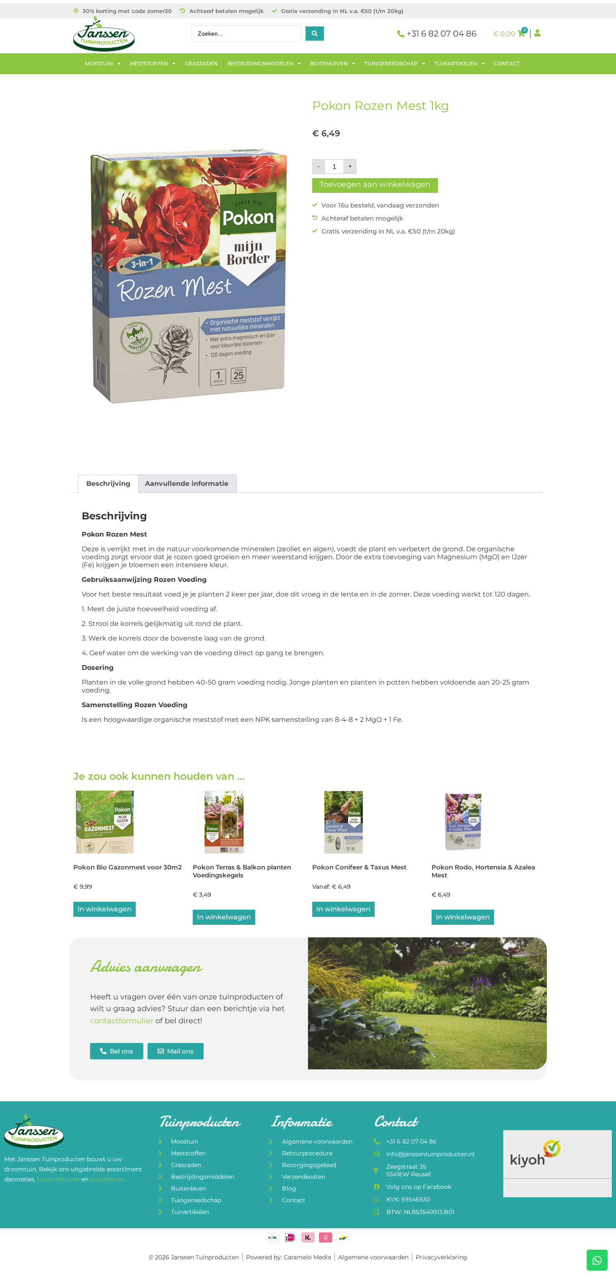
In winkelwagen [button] (105, 909)
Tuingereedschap (391, 63)
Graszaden (201, 63)
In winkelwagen (343, 909)
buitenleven (107, 1179)
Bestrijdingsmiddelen (260, 63)
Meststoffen (149, 63)
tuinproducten (59, 1179)
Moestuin (99, 63)
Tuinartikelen (456, 63)
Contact (507, 63)
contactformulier (121, 1020)
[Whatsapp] (597, 1260)
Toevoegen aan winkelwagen (375, 184)
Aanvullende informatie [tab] (186, 484)
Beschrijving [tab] (108, 484)
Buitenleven (329, 63)
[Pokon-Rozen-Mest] (188, 272)
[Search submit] (314, 33)
